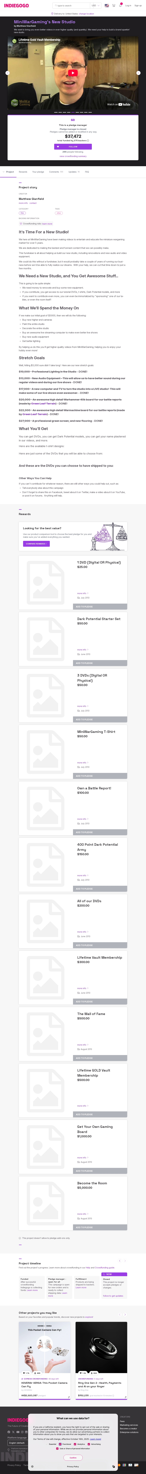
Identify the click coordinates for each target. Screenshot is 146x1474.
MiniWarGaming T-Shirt (96, 731)
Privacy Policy (14, 1465)
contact (33, 203)
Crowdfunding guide (104, 1267)
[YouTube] (17, 1432)
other (59, 213)
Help (88, 1267)
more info (23, 203)
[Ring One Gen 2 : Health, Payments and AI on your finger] (101, 1347)
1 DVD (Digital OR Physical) (99, 562)
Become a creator (128, 1428)
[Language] (106, 5)
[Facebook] (9, 1432)
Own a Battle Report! (94, 788)
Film (22, 213)
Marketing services (129, 1425)
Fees (122, 1421)
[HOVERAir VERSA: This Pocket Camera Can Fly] (44, 1347)
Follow (73, 146)
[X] (13, 1432)
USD (94, 5)
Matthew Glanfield (26, 26)
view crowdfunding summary (73, 156)
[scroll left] (7, 73)
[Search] (56, 5)
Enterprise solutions (129, 1432)
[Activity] (120, 5)
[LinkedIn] (26, 1432)
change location (86, 13)
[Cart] (113, 5)
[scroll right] (138, 73)
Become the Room (92, 1183)
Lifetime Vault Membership (99, 957)
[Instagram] (22, 1432)
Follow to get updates (113, 1296)
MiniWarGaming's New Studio (44, 22)
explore (89, 1317)
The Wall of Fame (91, 1014)
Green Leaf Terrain (43, 403)
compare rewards (36, 544)
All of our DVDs (89, 901)
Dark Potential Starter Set (98, 619)
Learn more (32, 1290)
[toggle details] (70, 1398)
